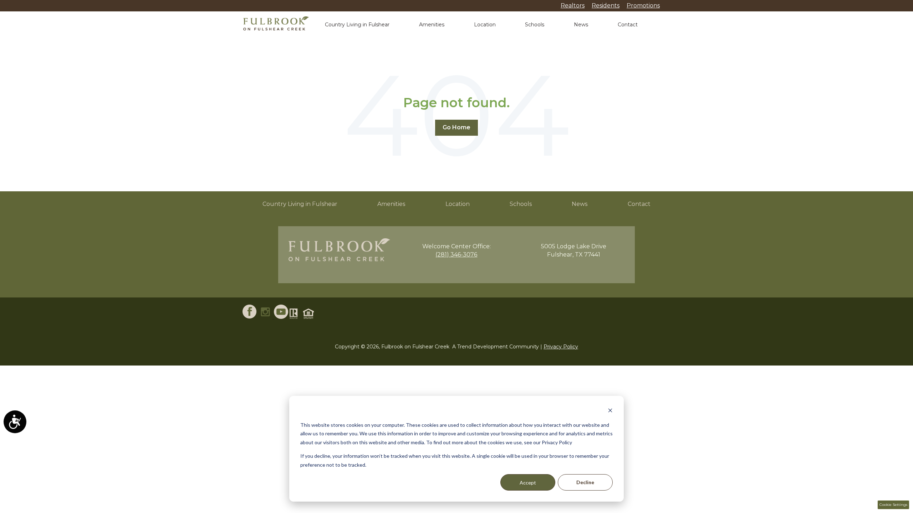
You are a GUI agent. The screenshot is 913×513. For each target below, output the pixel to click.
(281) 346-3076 (456, 254)
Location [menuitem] (457, 204)
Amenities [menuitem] (391, 204)
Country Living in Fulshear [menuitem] (299, 204)
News (581, 24)
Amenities (431, 24)
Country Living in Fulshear (357, 24)
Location (485, 24)
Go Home (456, 127)
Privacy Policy (561, 346)
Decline (585, 482)
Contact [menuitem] (639, 204)
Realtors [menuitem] (573, 5)
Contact (628, 24)
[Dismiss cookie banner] (610, 411)
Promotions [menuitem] (643, 5)
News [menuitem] (579, 204)
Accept (528, 483)
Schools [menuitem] (521, 204)
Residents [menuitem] (605, 5)
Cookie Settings (893, 504)
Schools (534, 24)
